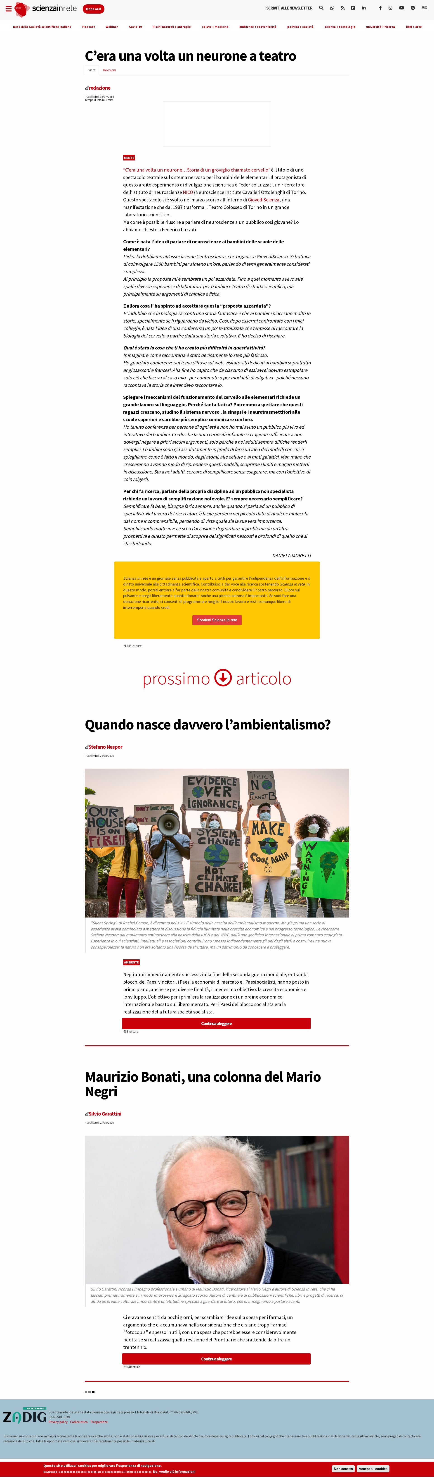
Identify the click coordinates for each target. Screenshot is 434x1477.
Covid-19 (135, 27)
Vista (93, 71)
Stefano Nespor (105, 746)
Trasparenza (99, 1422)
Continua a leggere (216, 1023)
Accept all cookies (373, 1469)
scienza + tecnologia (340, 27)
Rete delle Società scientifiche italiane (42, 27)
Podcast (88, 27)
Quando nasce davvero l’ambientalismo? (208, 724)
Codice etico (79, 1422)
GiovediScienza (263, 199)
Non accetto (343, 1469)
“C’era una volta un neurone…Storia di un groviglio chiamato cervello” (196, 170)
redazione (99, 87)
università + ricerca (380, 27)
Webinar (112, 27)
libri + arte (414, 27)
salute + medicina (215, 27)
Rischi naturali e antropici (172, 27)
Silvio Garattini (105, 1113)
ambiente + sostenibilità (257, 27)
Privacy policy (58, 1422)
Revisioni (109, 70)
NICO (188, 192)
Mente (129, 157)
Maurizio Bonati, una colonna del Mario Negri (203, 1083)
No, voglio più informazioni (174, 1472)
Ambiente (131, 962)
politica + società (300, 27)
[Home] (48, 10)
